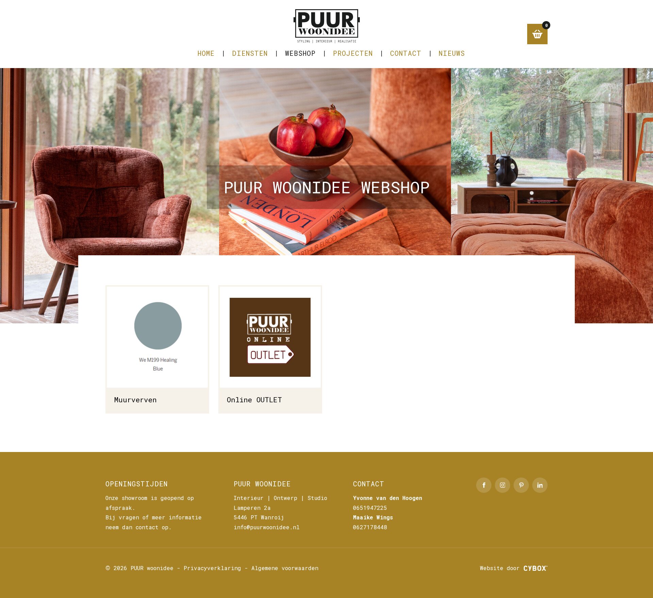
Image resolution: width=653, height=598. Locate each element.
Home (206, 53)
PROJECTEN (353, 53)
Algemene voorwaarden (284, 567)
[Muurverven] (157, 349)
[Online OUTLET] (270, 349)
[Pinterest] (521, 485)
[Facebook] (483, 485)
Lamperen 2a (252, 507)
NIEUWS (452, 53)
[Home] (326, 26)
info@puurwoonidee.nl (267, 527)
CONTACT (405, 53)
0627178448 (370, 527)
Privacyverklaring (212, 567)
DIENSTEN (250, 53)
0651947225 (370, 507)
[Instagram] (502, 485)
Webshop (300, 53)
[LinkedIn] (540, 485)
